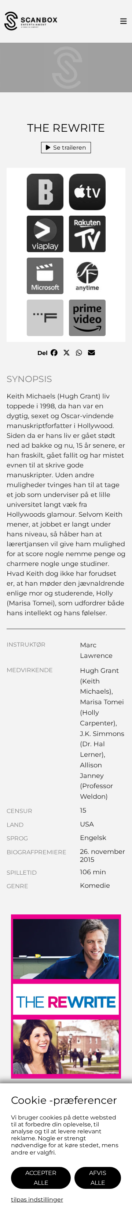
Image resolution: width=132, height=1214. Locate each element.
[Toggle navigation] (123, 21)
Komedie (95, 886)
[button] (45, 192)
